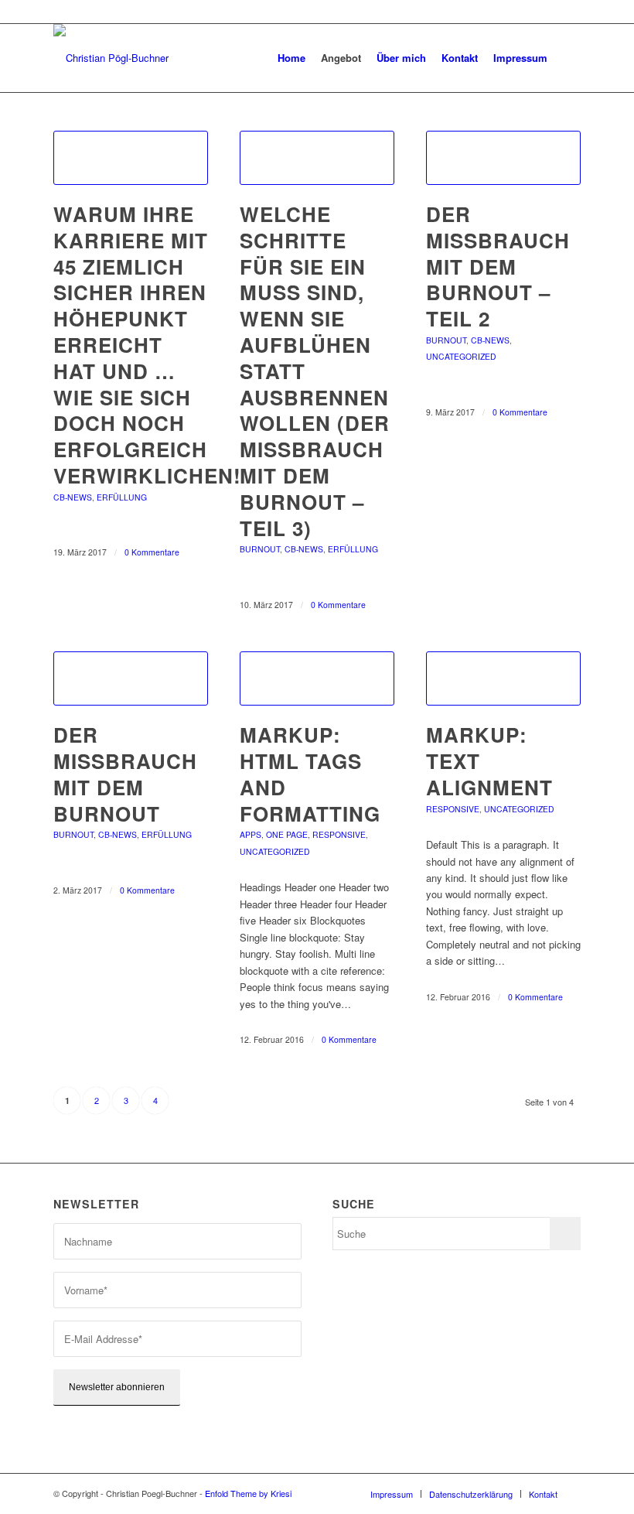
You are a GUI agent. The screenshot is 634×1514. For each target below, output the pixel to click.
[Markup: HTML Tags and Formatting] (317, 678)
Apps (250, 834)
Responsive (339, 834)
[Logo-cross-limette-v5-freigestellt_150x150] (111, 58)
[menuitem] (291, 58)
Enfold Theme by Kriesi (248, 1493)
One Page (287, 834)
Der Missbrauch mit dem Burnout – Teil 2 (498, 266)
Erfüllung (122, 497)
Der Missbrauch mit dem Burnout (125, 773)
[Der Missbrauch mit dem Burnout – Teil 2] (503, 158)
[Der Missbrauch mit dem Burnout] (130, 678)
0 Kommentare (151, 552)
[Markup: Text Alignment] (503, 678)
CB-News (72, 497)
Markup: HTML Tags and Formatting (310, 773)
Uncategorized (461, 356)
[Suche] (568, 58)
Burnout (260, 549)
